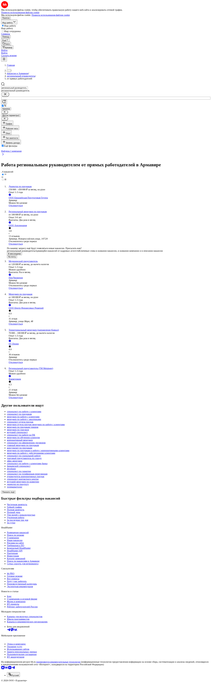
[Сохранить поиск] (4, 102)
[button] (4, 50)
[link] (6, 43)
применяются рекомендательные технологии (58, 662)
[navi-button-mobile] (4, 59)
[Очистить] (5, 94)
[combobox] (14, 87)
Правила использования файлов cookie (51, 15)
